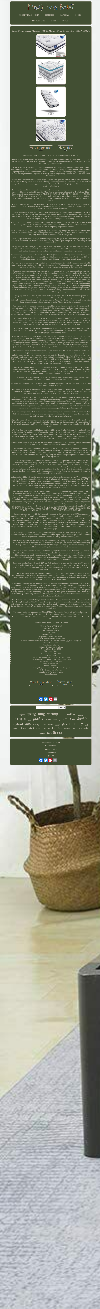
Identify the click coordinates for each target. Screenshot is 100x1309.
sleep (59, 728)
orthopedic (83, 728)
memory (76, 723)
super (57, 725)
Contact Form (51, 746)
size (43, 724)
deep (55, 720)
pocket (38, 718)
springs (15, 728)
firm (64, 724)
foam (63, 718)
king (41, 714)
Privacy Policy (51, 749)
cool (61, 715)
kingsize (22, 715)
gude (86, 725)
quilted (31, 728)
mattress (54, 732)
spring (31, 714)
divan (23, 728)
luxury (36, 724)
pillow (38, 728)
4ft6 (28, 724)
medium (71, 714)
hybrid (18, 724)
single (20, 719)
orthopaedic (49, 728)
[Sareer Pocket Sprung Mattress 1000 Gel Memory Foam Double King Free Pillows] (51, 46)
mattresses (80, 715)
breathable (67, 728)
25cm (48, 719)
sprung (52, 713)
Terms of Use (51, 753)
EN (49, 756)
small (50, 724)
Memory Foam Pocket (51, 742)
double (82, 719)
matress (42, 734)
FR (53, 756)
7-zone (74, 728)
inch (72, 719)
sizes (29, 720)
